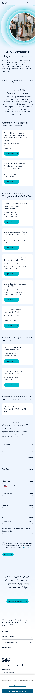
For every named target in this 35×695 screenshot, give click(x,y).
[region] (17, 685)
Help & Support (8, 637)
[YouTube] (13, 665)
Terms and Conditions (8, 672)
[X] (8, 665)
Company (5, 631)
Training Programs (9, 642)
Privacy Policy (26, 547)
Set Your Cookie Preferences (17, 686)
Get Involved (7, 647)
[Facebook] (17, 665)
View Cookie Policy (23, 682)
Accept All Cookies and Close (18, 691)
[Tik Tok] (22, 665)
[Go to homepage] (4, 2)
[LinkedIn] (3, 665)
